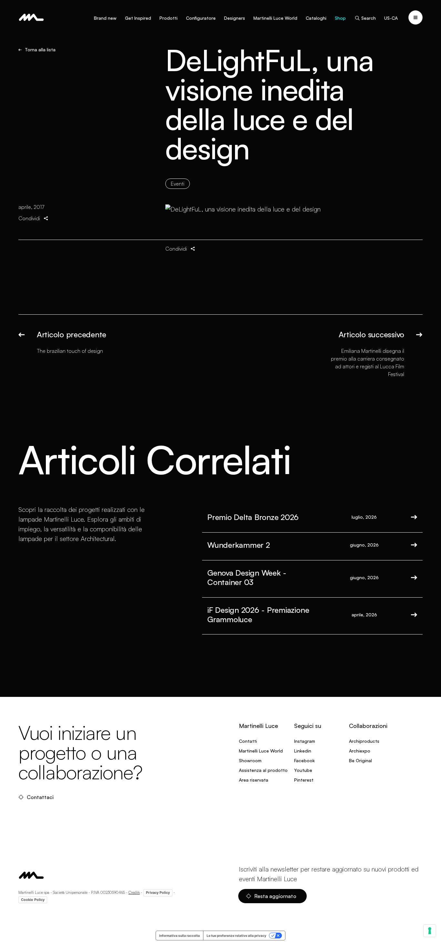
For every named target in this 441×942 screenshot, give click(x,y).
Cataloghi (316, 18)
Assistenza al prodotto (263, 770)
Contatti (248, 741)
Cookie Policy (33, 899)
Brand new (105, 18)
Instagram (304, 741)
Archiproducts (364, 741)
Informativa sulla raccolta (179, 935)
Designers (234, 18)
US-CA (391, 18)
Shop (340, 18)
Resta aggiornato (275, 896)
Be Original (360, 760)
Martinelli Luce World (275, 18)
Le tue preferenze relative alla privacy (236, 935)
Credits (134, 892)
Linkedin (302, 750)
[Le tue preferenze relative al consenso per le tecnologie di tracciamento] (430, 931)
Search (368, 18)
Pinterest (303, 780)
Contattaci (40, 797)
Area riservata (253, 780)
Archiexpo (359, 750)
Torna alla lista (40, 49)
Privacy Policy (158, 892)
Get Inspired (138, 18)
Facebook (304, 760)
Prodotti (168, 18)
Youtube (303, 770)
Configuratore (201, 18)
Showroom (250, 760)
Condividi (29, 218)
